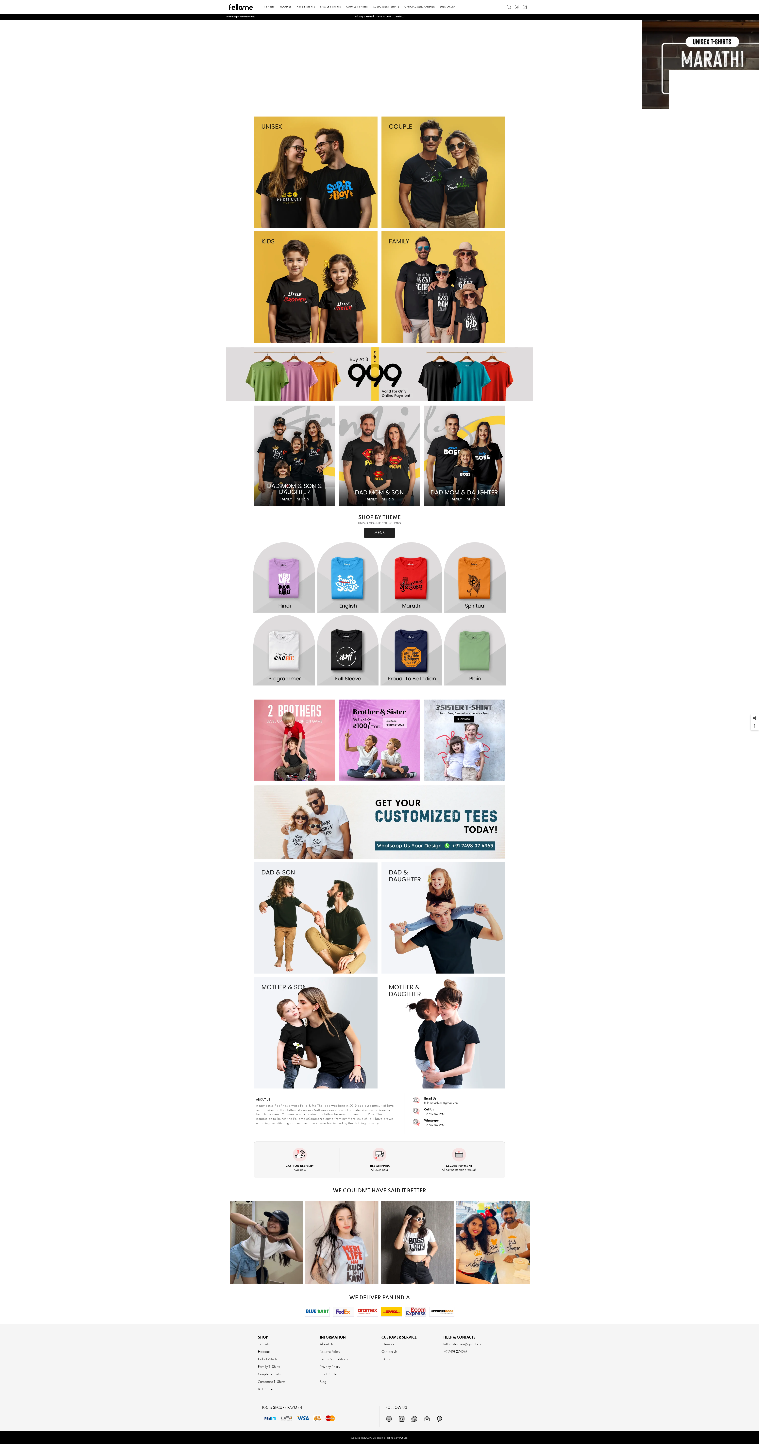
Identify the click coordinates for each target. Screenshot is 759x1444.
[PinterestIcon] (439, 1418)
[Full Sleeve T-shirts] (348, 650)
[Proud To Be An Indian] (411, 650)
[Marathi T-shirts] (411, 577)
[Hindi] (284, 577)
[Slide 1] (365, 106)
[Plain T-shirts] (379, 64)
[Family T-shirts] (443, 287)
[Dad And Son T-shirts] (316, 918)
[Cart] (525, 7)
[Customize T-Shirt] (379, 822)
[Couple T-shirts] (443, 172)
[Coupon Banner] (379, 374)
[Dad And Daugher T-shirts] (443, 918)
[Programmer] (284, 650)
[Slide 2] (372, 106)
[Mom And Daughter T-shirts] (443, 1032)
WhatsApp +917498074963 (240, 17)
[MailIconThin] (426, 1418)
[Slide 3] (379, 106)
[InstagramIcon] (401, 1418)
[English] (348, 577)
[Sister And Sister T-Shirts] (464, 740)
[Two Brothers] (294, 740)
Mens (379, 533)
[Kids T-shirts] (316, 287)
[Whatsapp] (414, 1418)
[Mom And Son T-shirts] (316, 1032)
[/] (517, 7)
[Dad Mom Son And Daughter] (294, 456)
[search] (509, 7)
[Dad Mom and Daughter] (464, 456)
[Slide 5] (394, 106)
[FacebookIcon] (389, 1418)
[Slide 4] (387, 106)
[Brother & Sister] (379, 740)
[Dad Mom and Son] (379, 456)
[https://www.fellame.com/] (241, 7)
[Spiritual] (475, 577)
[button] (755, 718)
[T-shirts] (316, 172)
